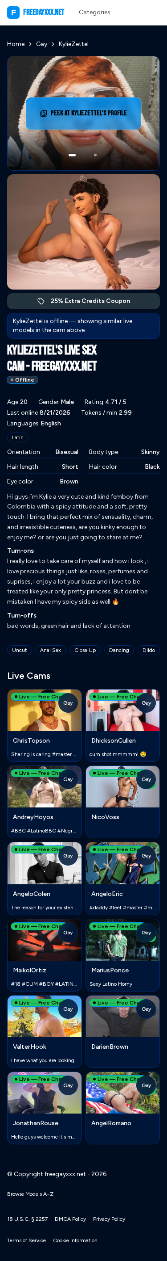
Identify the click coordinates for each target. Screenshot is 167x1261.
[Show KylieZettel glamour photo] (95, 155)
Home (15, 44)
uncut (19, 650)
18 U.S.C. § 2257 (27, 1219)
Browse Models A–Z (30, 1194)
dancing (119, 650)
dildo (149, 650)
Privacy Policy (109, 1219)
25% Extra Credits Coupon (95, 303)
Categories (94, 12)
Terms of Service (26, 1240)
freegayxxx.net (38, 12)
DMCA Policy (70, 1219)
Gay (41, 44)
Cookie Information (75, 1240)
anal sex (50, 650)
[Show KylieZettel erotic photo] (72, 155)
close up (85, 650)
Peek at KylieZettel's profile (90, 116)
